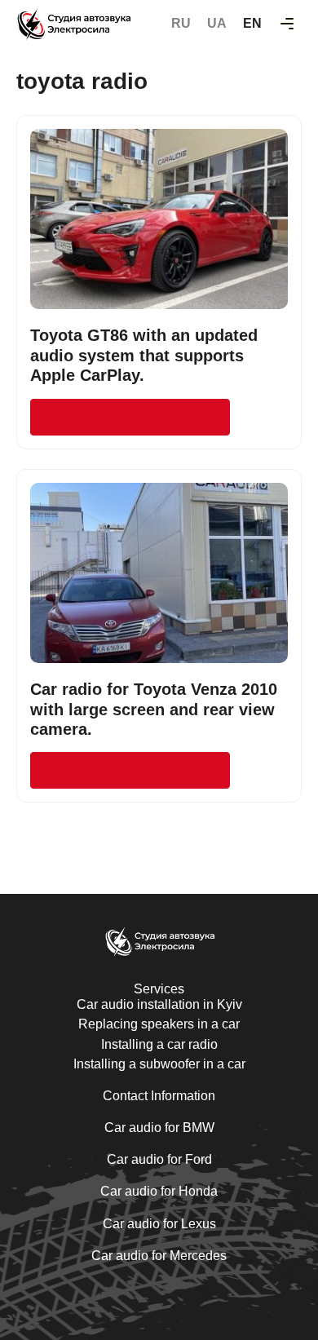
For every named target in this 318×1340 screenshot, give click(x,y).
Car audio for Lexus (159, 1224)
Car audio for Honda (159, 1191)
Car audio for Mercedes (159, 1256)
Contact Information (159, 1096)
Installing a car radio (159, 1044)
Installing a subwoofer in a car (159, 1064)
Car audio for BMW (159, 1127)
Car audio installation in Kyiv (159, 1004)
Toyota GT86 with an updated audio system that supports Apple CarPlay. (144, 355)
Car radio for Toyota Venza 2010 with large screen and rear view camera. (153, 709)
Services (159, 989)
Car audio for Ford (159, 1159)
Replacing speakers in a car (159, 1024)
